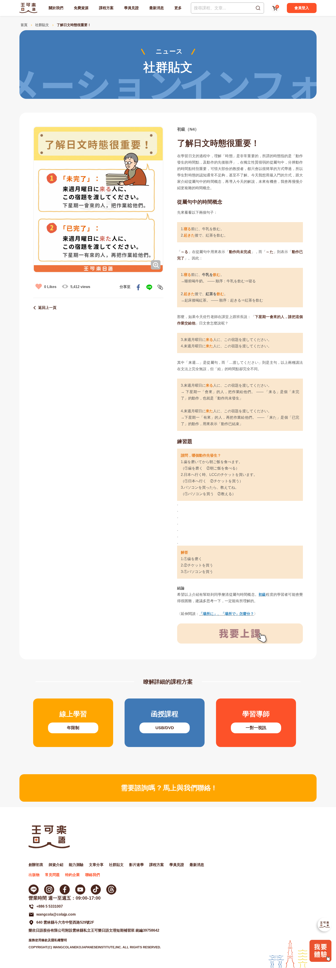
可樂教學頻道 (80, 889)
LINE (149, 287)
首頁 (24, 25)
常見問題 (52, 875)
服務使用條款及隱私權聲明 (48, 940)
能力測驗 (76, 865)
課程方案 (106, 8)
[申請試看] (320, 961)
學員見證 (131, 8)
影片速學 (136, 865)
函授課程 (165, 722)
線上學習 (73, 722)
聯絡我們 (92, 875)
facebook (138, 287)
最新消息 (156, 8)
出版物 (34, 875)
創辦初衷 (36, 865)
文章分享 (96, 865)
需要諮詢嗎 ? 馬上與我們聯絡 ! (168, 788)
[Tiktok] (96, 889)
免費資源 (81, 8)
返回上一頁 (47, 308)
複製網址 (160, 287)
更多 (178, 8)
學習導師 (256, 722)
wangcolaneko (49, 889)
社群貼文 (42, 25)
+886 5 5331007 (49, 906)
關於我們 (56, 8)
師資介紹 (56, 865)
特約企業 (72, 875)
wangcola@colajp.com (56, 914)
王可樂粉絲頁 (65, 889)
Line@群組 (34, 889)
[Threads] (111, 889)
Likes (50, 287)
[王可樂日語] (28, 8)
